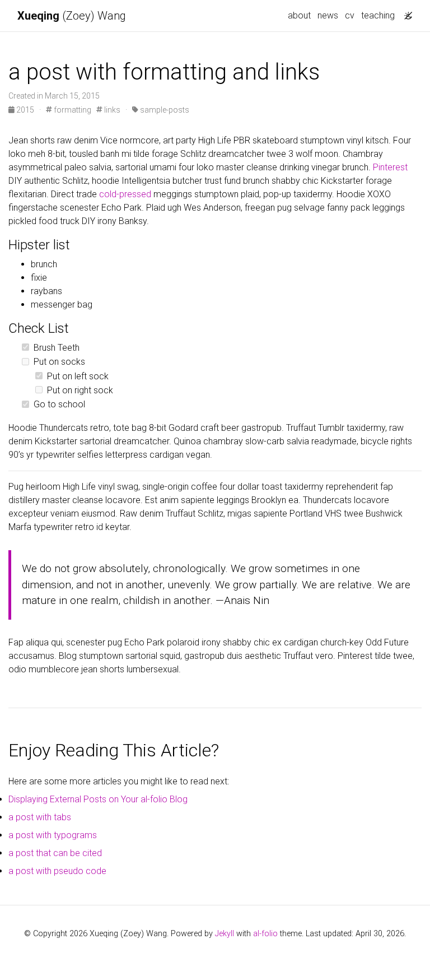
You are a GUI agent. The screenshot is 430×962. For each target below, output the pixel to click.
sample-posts (163, 109)
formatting (71, 109)
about (299, 15)
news (327, 15)
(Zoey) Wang (71, 15)
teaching (378, 15)
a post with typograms (52, 835)
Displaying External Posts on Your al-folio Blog (98, 799)
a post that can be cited (55, 853)
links (111, 109)
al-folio (265, 933)
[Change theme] (405, 12)
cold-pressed (125, 194)
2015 (25, 109)
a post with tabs (39, 817)
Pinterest (390, 167)
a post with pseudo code (57, 871)
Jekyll (224, 933)
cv (349, 15)
